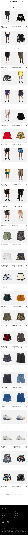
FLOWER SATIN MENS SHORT (4, 486)
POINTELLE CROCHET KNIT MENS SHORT (4, 67)
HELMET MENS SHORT (18, 125)
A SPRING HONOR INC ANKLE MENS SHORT (4, 406)
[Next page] (20, 492)
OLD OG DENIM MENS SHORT (18, 367)
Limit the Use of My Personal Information (14, 530)
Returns (3, 515)
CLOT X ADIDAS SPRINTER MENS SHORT (4, 306)
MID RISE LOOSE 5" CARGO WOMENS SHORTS (18, 306)
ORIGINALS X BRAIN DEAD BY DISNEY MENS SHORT (18, 87)
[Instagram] (8, 522)
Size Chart (4, 517)
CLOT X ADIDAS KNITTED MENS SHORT (18, 286)
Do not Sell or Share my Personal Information (14, 531)
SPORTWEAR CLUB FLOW (4, 184)
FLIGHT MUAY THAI (4, 205)
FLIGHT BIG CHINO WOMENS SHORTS (18, 184)
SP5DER (2, 26)
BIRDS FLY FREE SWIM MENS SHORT (4, 87)
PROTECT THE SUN (4, 244)
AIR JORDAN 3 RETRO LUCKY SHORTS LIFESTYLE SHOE (4, 426)
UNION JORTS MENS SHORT (4, 467)
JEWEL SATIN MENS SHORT (18, 467)
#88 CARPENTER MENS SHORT (17, 67)
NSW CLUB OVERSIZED (4, 325)
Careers (15, 517)
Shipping (16, 513)
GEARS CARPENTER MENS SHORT (18, 406)
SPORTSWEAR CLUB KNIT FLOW (18, 205)
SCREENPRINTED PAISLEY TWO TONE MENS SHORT (18, 486)
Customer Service (5, 513)
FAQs (15, 511)
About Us (3, 511)
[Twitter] (3, 522)
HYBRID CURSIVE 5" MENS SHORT (4, 47)
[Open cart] (22, 1)
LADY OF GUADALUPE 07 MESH (4, 346)
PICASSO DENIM (17, 47)
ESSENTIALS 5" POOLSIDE (4, 286)
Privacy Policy (19, 528)
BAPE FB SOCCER (4, 265)
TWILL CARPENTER (18, 346)
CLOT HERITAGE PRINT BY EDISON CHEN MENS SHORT (4, 225)
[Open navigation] (1, 1)
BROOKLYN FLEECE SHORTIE (18, 163)
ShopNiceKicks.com (15, 526)
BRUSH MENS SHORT (17, 144)
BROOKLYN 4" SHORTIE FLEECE (4, 163)
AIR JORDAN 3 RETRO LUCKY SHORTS (4, 446)
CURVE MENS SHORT (17, 26)
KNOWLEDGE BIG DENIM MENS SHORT (18, 387)
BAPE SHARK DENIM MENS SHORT (18, 244)
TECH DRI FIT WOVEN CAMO (18, 325)
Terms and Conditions (9, 528)
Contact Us (16, 515)
